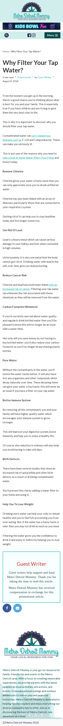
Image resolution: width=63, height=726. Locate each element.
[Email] (17, 608)
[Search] (6, 35)
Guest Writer (44, 77)
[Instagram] (33, 35)
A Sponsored (24, 77)
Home (6, 51)
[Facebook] (29, 35)
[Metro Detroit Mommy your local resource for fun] (31, 11)
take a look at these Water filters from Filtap (28, 157)
